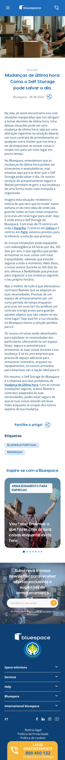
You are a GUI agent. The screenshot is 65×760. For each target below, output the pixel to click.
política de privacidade (40, 611)
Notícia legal (33, 730)
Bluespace (12, 696)
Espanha (20, 228)
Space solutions (16, 667)
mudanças (14, 452)
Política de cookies (33, 738)
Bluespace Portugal (22, 445)
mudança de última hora (21, 385)
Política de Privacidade (33, 734)
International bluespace (22, 706)
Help (8, 687)
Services (10, 677)
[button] (24, 552)
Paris (24, 232)
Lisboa (50, 228)
